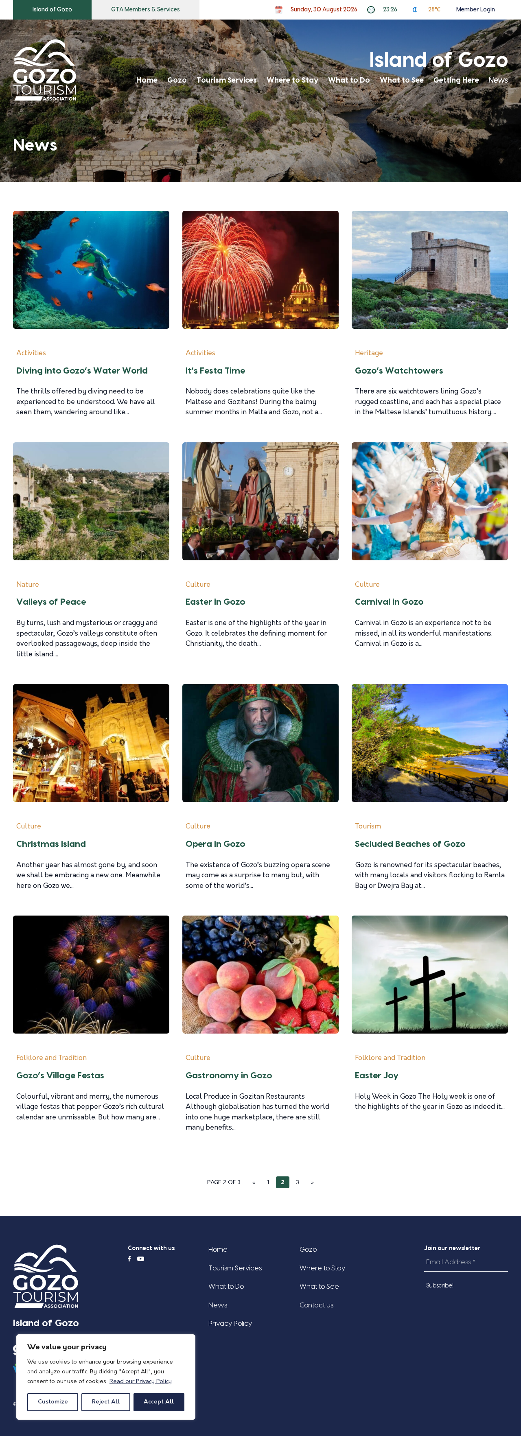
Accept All (159, 1402)
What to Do (349, 80)
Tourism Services (227, 80)
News (498, 80)
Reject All (106, 1402)
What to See (402, 80)
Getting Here (456, 80)
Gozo (177, 80)
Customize (53, 1402)
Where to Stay (292, 80)
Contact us (316, 1305)
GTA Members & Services (145, 10)
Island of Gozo (52, 10)
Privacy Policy (230, 1323)
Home (147, 80)
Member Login (475, 10)
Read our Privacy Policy (140, 1382)
